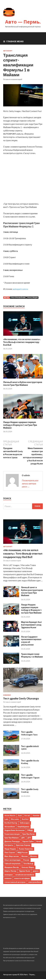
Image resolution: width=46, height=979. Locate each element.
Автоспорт (7, 51)
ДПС (23, 838)
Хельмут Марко (27, 867)
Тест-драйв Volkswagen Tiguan (30, 776)
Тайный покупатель (12, 863)
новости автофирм (22, 878)
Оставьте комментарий (12, 79)
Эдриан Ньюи (24, 871)
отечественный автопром (15, 882)
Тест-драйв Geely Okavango (21, 698)
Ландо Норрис (10, 849)
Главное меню (15, 41)
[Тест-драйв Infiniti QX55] (11, 755)
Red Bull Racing (10, 823)
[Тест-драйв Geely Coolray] (11, 798)
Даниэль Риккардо (12, 841)
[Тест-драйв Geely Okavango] (23, 693)
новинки (8, 878)
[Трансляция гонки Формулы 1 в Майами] (11, 663)
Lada (6, 819)
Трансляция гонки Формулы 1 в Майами (32, 655)
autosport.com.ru (20, 289)
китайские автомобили (24, 875)
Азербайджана (23, 827)
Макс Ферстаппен (11, 856)
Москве (24, 856)
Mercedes (15, 819)
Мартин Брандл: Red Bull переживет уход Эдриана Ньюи (31, 625)
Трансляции (32, 297)
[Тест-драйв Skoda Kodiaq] (11, 769)
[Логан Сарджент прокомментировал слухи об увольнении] (11, 645)
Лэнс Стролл (9, 852)
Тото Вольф (28, 863)
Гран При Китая (28, 834)
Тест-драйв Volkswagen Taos (29, 733)
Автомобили (9, 827)
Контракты (8, 845)
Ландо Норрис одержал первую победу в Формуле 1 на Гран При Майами (20, 425)
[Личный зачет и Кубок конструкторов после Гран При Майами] (23, 379)
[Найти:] (23, 506)
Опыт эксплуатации (12, 860)
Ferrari (27, 815)
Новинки (7, 695)
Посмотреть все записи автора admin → (30, 483)
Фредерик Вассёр (11, 867)
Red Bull (25, 819)
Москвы (33, 856)
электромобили (34, 882)
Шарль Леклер (10, 871)
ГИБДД (30, 830)
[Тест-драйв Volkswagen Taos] (11, 741)
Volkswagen (25, 823)
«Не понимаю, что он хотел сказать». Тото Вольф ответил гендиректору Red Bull (22, 342)
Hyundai (36, 815)
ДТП (29, 838)
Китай (38, 841)
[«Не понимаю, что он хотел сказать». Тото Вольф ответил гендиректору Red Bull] (23, 336)
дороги (36, 871)
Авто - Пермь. (29, 974)
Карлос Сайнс (28, 841)
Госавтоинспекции (12, 834)
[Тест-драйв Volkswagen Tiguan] (11, 784)
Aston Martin (9, 815)
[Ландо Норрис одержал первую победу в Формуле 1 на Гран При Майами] (23, 419)
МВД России (23, 852)
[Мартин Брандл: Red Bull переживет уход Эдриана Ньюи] (11, 631)
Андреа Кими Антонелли (14, 830)
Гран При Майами (18, 297)
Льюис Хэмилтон (26, 849)
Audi (20, 815)
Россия (26, 860)
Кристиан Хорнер (23, 845)
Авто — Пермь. (23, 22)
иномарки (8, 875)
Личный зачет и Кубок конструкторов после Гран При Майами (22, 383)
